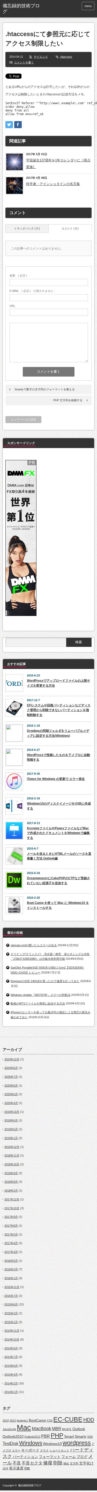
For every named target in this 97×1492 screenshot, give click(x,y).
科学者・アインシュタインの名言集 (53, 184)
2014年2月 (11, 1383)
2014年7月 (11, 1356)
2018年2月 (11, 1190)
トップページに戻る (23, 419)
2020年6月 (11, 1085)
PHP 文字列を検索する (68, 400)
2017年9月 (11, 1216)
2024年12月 (11, 1059)
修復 (48, 1462)
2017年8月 (11, 1225)
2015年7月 (11, 1295)
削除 (58, 1462)
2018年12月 (11, 1146)
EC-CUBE (68, 1419)
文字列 (74, 1463)
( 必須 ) (18, 275)
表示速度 (16, 1468)
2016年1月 (11, 1278)
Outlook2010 (13, 1436)
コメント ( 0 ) (70, 228)
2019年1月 (11, 1138)
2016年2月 (11, 1269)
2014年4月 (11, 1374)
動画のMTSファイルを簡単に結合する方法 (38, 1003)
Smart (69, 1436)
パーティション (25, 1457)
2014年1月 (11, 1392)
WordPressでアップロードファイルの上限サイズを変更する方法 (58, 683)
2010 (6, 1420)
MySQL (67, 1429)
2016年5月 (11, 1260)
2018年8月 (11, 1181)
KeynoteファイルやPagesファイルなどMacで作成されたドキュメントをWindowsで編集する (58, 833)
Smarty (80, 1436)
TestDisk (10, 1443)
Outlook (78, 1429)
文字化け (86, 1463)
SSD (90, 1436)
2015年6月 (11, 1304)
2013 (13, 1420)
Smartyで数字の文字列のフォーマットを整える (44, 389)
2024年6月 (11, 1067)
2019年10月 (11, 1111)
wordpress (77, 1442)
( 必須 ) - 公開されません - (32, 290)
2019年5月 (11, 1129)
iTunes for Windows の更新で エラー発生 (56, 779)
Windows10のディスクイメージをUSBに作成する (59, 806)
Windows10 (52, 1444)
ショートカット (59, 1450)
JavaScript (9, 1429)
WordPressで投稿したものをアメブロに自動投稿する (58, 757)
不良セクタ (32, 1463)
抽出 (66, 1463)
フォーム (68, 1457)
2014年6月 (11, 1365)
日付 (5, 1468)
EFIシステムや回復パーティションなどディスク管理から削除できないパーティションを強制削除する (59, 710)
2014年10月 (11, 1339)
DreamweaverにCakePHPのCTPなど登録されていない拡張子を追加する (58, 880)
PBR (45, 1436)
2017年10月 (11, 1208)
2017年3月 (11, 1251)
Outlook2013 (32, 1436)
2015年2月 (11, 1313)
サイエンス (41, 56)
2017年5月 (11, 1234)
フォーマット (50, 1457)
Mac (24, 1427)
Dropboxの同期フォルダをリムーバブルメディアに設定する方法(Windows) (58, 733)
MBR (56, 1428)
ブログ (82, 1457)
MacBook (41, 1428)
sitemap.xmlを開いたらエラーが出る (34, 945)
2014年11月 (11, 1330)
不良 (17, 1463)
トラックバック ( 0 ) (27, 228)
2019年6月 (11, 1120)
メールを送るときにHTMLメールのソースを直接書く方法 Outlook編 (59, 856)
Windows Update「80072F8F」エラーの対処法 (40, 994)
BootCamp (37, 1420)
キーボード (30, 1450)
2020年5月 (11, 1094)
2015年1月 (11, 1322)
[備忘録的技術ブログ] (22, 8)
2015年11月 (11, 1287)
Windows (30, 1443)
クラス (44, 1450)
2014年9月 (11, 1348)
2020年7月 (11, 1076)
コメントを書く (24, 62)
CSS (50, 1420)
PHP (57, 1435)
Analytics (22, 1420)
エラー (16, 1450)
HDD (88, 1420)
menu (88, 6)
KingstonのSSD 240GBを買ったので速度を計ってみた (45, 981)
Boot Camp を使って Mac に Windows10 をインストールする (58, 905)
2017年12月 (11, 1199)
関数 (27, 1468)
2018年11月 (11, 1155)
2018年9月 (11, 1173)
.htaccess (66, 56)
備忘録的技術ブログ (29, 1485)
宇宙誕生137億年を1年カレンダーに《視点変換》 (58, 163)
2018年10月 (11, 1164)
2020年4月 (11, 1103)
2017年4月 (11, 1243)
